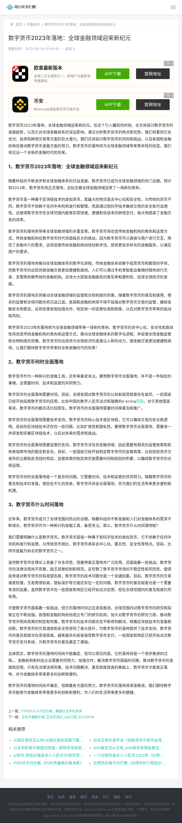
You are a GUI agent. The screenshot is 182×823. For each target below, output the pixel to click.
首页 (19, 24)
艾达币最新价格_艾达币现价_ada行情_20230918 (58, 717)
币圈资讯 (33, 24)
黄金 (94, 797)
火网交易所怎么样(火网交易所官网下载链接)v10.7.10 (50, 740)
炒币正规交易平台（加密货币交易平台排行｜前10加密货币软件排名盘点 (129, 740)
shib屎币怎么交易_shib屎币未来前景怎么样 (129, 747)
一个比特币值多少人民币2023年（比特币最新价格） (129, 755)
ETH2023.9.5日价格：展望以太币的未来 (52, 711)
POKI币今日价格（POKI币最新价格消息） (49, 763)
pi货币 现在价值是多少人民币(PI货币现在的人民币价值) (50, 755)
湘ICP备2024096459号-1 (122, 815)
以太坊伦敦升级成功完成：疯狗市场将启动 (50, 747)
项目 (140, 401)
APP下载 (113, 73)
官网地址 (152, 73)
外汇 (106, 797)
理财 (117, 797)
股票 (61, 797)
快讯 (128, 797)
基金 (72, 797)
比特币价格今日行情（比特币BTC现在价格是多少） (129, 763)
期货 (83, 797)
